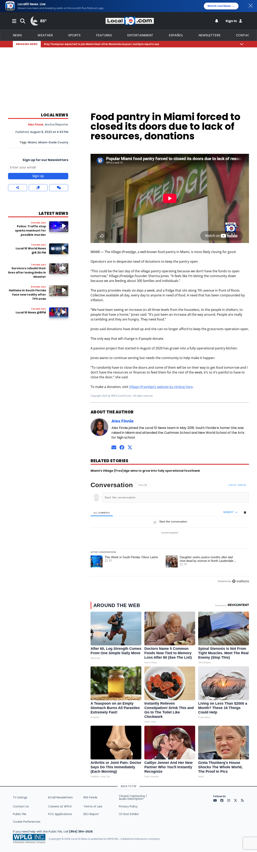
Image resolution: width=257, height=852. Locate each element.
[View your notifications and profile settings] (217, 21)
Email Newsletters (60, 797)
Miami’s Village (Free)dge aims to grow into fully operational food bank (145, 471)
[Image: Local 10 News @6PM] (58, 312)
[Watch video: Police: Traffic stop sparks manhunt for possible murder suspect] (58, 226)
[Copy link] (38, 187)
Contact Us (21, 806)
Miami (32, 142)
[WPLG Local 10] (130, 20)
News (17, 35)
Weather (45, 35)
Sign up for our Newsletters (45, 160)
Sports (74, 35)
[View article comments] (58, 187)
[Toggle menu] (14, 20)
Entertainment (140, 35)
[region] (170, 533)
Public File (19, 814)
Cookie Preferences (26, 821)
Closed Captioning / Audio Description (133, 797)
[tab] (102, 512)
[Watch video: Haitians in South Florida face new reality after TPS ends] (58, 290)
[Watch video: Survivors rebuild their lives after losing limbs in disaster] (58, 268)
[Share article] (17, 187)
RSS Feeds (90, 797)
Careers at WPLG (60, 806)
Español (176, 35)
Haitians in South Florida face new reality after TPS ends (27, 294)
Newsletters (209, 35)
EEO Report (91, 814)
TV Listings (20, 797)
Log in (232, 485)
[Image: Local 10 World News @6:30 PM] (58, 248)
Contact (244, 35)
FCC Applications (60, 814)
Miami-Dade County (53, 142)
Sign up (242, 485)
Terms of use (93, 806)
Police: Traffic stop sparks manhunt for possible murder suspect (30, 232)
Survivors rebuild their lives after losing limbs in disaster (27, 272)
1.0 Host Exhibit (129, 814)
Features (104, 35)
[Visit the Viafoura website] (240, 581)
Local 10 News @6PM (31, 312)
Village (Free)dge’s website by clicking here (161, 387)
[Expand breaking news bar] (241, 44)
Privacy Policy (128, 806)
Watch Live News (221, 6)
